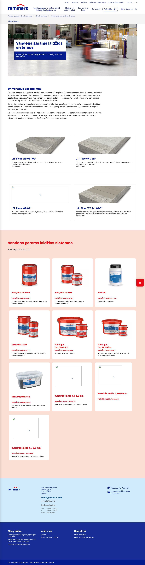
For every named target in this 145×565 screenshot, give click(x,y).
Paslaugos (75, 2)
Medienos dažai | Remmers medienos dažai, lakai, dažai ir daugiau (22, 540)
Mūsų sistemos (13, 21)
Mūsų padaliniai (80, 535)
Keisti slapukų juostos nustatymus (42, 562)
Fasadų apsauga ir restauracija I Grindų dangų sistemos (46, 9)
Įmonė (67, 2)
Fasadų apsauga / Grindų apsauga (20, 16)
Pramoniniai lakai (83, 9)
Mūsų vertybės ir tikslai (49, 537)
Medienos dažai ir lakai (69, 9)
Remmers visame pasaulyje (84, 537)
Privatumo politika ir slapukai (18, 562)
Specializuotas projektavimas (19, 544)
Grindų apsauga (41, 16)
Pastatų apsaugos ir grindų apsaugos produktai (22, 535)
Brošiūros (84, 2)
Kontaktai (96, 9)
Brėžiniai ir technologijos (97, 2)
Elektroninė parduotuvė (116, 2)
